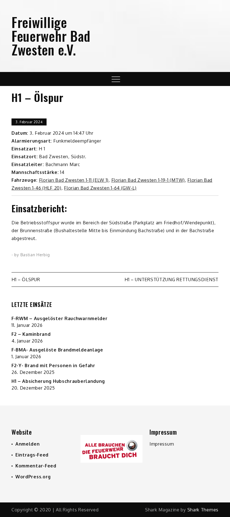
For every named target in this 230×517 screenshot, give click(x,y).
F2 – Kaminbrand (31, 334)
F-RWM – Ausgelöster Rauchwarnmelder (60, 318)
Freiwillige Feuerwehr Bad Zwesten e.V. (51, 35)
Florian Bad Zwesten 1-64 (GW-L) (100, 188)
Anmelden (27, 444)
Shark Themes (203, 510)
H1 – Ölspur (26, 279)
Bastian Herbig (35, 254)
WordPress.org (33, 476)
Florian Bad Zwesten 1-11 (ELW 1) (74, 180)
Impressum (162, 444)
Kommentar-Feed (35, 466)
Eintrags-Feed (32, 455)
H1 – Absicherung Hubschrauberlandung (58, 381)
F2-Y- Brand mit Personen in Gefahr (53, 365)
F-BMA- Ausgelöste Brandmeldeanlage (57, 350)
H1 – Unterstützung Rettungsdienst (172, 279)
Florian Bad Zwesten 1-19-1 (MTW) (148, 180)
